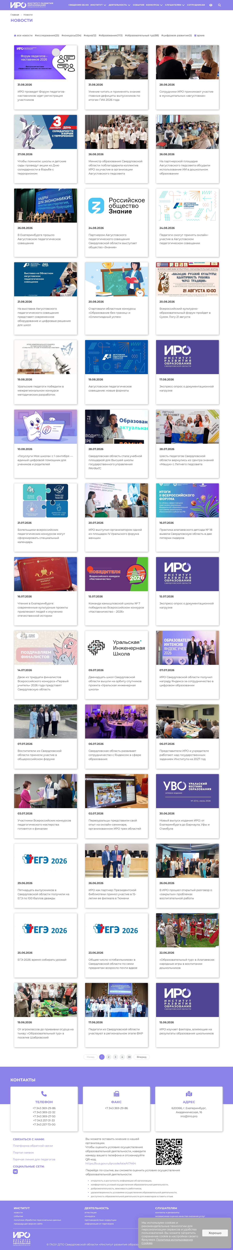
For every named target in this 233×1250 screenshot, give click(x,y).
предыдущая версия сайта (28, 1223)
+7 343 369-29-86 (44, 1108)
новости (18, 1212)
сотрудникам (196, 5)
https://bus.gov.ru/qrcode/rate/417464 (110, 1163)
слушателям (173, 5)
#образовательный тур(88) (142, 35)
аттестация (91, 1212)
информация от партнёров (99, 1223)
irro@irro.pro (188, 1116)
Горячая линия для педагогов (34, 1159)
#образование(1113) (111, 35)
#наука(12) (90, 35)
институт (96, 5)
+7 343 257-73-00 (44, 1124)
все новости (24, 35)
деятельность (118, 5)
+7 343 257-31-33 (44, 1120)
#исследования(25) (47, 35)
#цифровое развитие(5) (176, 35)
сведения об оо (79, 5)
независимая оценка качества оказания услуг (180, 1216)
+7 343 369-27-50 (44, 1116)
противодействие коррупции (100, 1220)
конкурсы (152, 5)
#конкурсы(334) (71, 35)
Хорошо (215, 1233)
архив (200, 35)
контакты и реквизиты (167, 1212)
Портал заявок (23, 1152)
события (138, 5)
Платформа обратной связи (33, 1145)
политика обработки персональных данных (37, 1220)
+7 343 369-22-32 (44, 1112)
